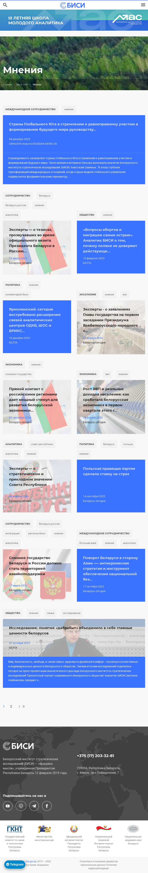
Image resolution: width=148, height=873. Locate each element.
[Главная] (72, 5)
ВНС (125, 294)
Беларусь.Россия (15, 205)
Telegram (16, 864)
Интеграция (12, 533)
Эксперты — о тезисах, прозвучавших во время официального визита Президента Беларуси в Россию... (32, 240)
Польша (128, 444)
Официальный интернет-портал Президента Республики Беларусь (74, 843)
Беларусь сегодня (20, 262)
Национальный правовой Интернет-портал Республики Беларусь (103, 843)
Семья (50, 613)
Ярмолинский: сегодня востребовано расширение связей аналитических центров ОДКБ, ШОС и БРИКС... (35, 320)
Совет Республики (42, 444)
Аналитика (11, 214)
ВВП (107, 374)
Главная (7, 84)
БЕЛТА (87, 262)
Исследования (71, 613)
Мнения (68, 109)
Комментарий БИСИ (16, 294)
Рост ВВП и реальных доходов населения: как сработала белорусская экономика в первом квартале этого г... (106, 400)
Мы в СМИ (22, 84)
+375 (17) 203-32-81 (95, 755)
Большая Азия (87, 543)
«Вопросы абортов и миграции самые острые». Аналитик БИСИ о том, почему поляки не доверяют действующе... (110, 240)
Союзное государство (18, 374)
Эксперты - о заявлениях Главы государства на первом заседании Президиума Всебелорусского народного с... (111, 320)
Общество (86, 214)
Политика (12, 284)
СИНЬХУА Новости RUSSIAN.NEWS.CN (33, 143)
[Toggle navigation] (143, 5)
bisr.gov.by (30, 861)
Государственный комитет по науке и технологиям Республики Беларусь (14, 843)
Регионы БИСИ (36, 533)
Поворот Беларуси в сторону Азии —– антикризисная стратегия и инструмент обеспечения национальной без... (110, 568)
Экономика (14, 364)
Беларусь (44, 195)
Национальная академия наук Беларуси (133, 840)
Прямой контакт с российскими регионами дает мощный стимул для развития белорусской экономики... (33, 400)
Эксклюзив (87, 294)
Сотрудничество (17, 195)
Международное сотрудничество (30, 109)
